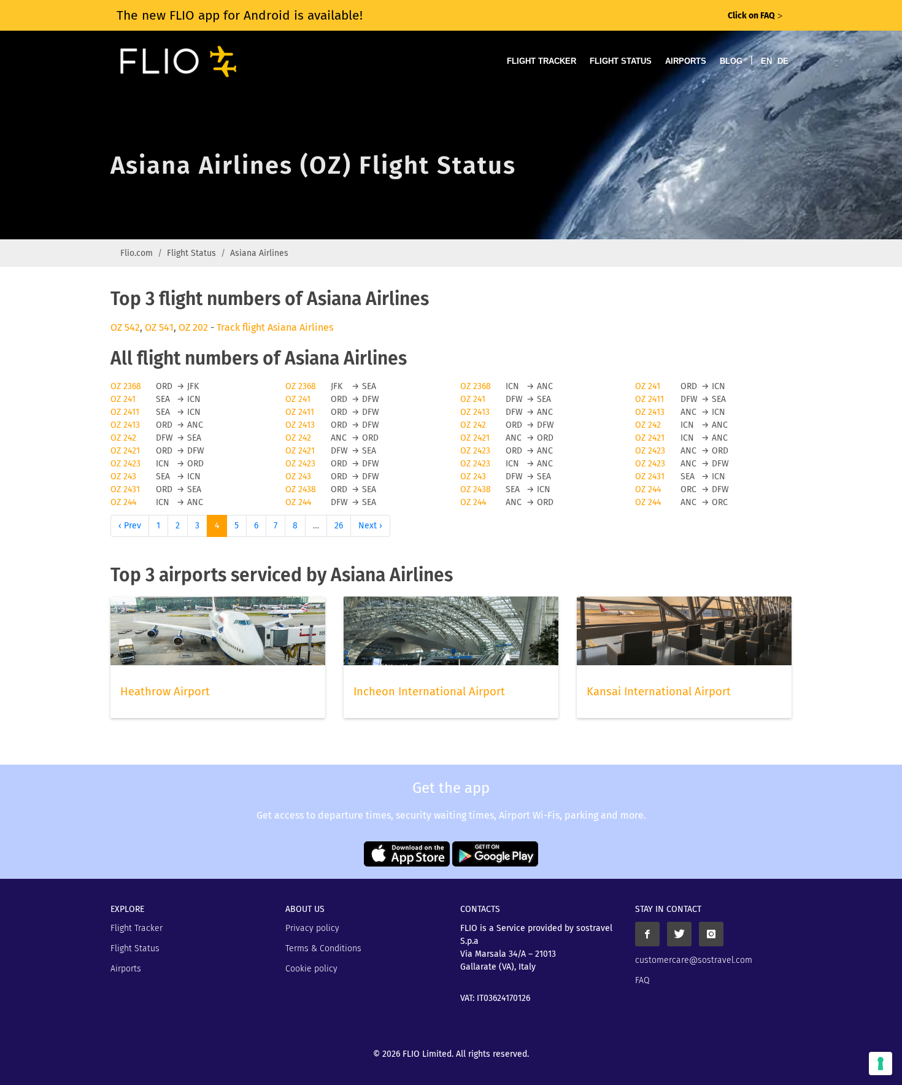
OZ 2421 (475, 438)
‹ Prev (129, 525)
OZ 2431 (650, 476)
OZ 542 (125, 327)
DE (782, 61)
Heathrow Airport (165, 691)
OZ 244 (648, 489)
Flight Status (621, 61)
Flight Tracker (541, 61)
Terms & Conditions (323, 948)
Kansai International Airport (659, 691)
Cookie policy (311, 968)
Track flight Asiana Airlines (275, 327)
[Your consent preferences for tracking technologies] (880, 1063)
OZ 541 (159, 327)
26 (338, 525)
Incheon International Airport (429, 691)
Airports (685, 61)
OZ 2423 (475, 451)
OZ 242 (473, 425)
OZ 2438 (300, 489)
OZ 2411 (649, 399)
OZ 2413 (475, 412)
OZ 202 (193, 327)
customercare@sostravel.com (693, 960)
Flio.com (136, 253)
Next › (370, 525)
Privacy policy (312, 928)
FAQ (642, 980)
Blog (731, 61)
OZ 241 (647, 386)
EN (766, 61)
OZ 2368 (125, 386)
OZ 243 (123, 476)
